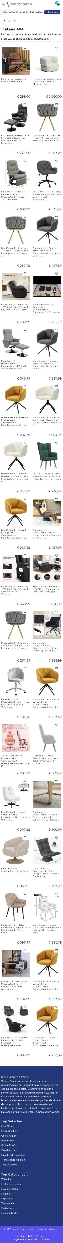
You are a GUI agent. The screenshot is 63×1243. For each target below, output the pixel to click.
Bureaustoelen (9, 1189)
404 (14, 20)
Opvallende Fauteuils (13, 1155)
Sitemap (46, 1239)
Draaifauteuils (9, 1150)
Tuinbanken (7, 1203)
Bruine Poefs (8, 1145)
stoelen (21, 1236)
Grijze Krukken (9, 1131)
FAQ (30, 1236)
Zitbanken (6, 1179)
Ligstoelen (7, 1198)
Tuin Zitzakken (9, 1164)
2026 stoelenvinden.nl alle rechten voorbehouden (33, 1229)
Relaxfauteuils (9, 1213)
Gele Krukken (8, 1136)
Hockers (6, 1194)
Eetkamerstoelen (11, 1184)
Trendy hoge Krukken (13, 1160)
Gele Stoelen (8, 1126)
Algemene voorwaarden (25, 1239)
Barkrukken (7, 1140)
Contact (40, 1236)
